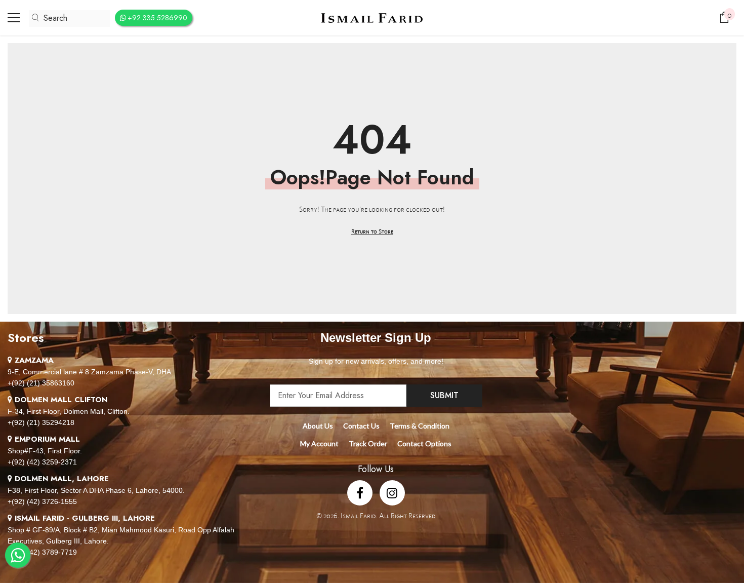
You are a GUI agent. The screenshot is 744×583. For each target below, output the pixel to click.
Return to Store (372, 231)
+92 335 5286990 (157, 18)
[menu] (14, 18)
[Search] (69, 18)
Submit (444, 395)
